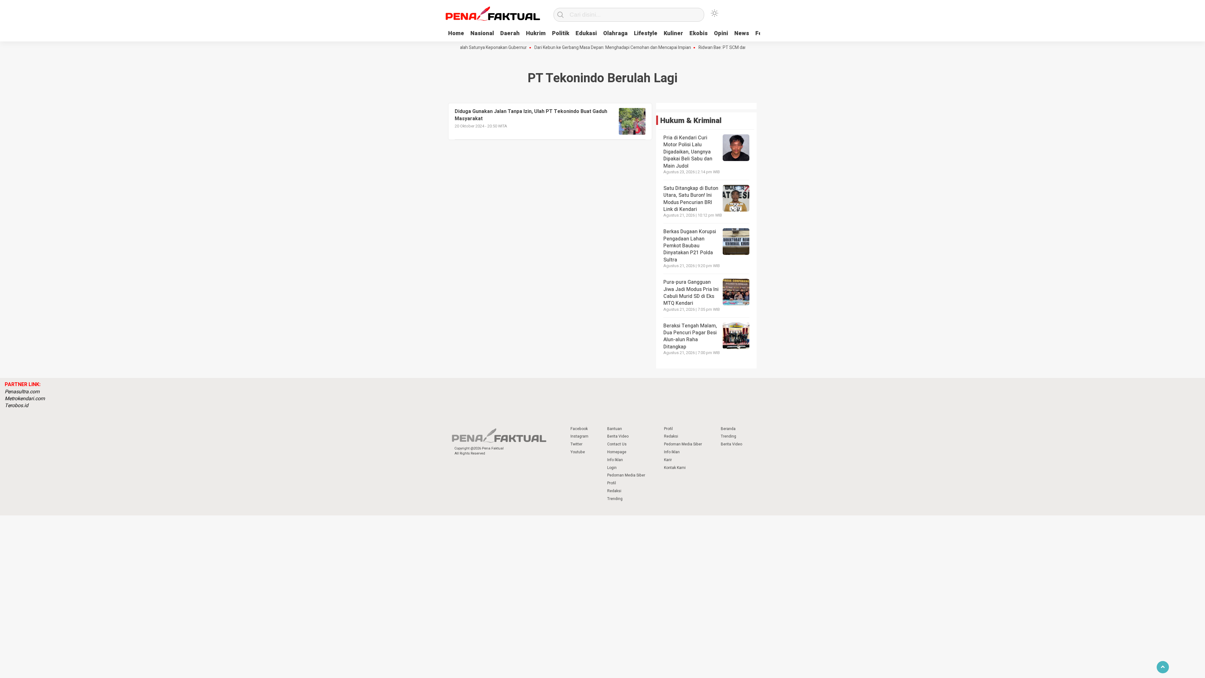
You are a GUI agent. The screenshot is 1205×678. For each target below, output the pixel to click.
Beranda (728, 429)
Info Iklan (615, 460)
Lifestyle (645, 33)
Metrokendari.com (25, 398)
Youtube (577, 452)
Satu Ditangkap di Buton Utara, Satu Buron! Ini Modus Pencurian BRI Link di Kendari (690, 199)
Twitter (576, 444)
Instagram (579, 436)
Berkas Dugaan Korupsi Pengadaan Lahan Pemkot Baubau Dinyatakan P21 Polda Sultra (689, 246)
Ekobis (698, 33)
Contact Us (617, 444)
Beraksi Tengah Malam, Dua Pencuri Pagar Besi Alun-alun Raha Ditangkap (690, 336)
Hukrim (536, 33)
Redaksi (614, 491)
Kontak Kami (675, 468)
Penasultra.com (22, 392)
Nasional (482, 33)
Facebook (579, 429)
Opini (721, 33)
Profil (611, 483)
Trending (615, 499)
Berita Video (618, 436)
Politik (560, 33)
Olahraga (615, 33)
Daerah (510, 33)
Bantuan (614, 429)
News (741, 33)
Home (456, 33)
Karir (668, 460)
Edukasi (586, 33)
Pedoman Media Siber (626, 475)
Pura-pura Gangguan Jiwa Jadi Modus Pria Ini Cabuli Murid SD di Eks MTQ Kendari (691, 292)
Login (612, 468)
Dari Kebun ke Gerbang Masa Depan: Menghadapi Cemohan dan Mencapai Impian (594, 48)
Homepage (616, 452)
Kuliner (673, 33)
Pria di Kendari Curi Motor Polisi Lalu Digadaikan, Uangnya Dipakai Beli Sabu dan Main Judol (687, 152)
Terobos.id (16, 405)
